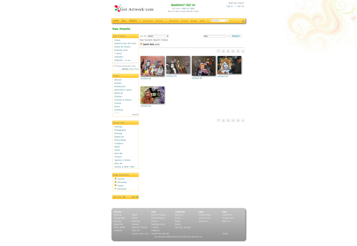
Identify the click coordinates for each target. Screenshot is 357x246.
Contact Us (227, 214)
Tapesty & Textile (139, 227)
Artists (159, 20)
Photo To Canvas (158, 214)
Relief (117, 146)
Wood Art (118, 153)
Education (118, 109)
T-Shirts (117, 53)
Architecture (119, 86)
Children (118, 96)
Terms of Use (204, 218)
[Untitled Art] (152, 66)
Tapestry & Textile (122, 160)
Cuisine (117, 103)
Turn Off (134, 197)
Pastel (117, 150)
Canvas (117, 40)
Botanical (118, 93)
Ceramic (117, 156)
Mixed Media (120, 140)
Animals (117, 83)
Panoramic (122, 189)
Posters (154, 221)
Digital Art (119, 136)
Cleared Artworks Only (125, 66)
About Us (226, 221)
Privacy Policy (205, 214)
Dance (117, 106)
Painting (118, 126)
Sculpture (118, 143)
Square (120, 185)
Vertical (120, 179)
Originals (118, 60)
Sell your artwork (183, 227)
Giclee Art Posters (122, 46)
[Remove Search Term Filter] (141, 44)
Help (202, 20)
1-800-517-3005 (188, 8)
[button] (236, 36)
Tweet (225, 233)
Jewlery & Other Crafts (124, 166)
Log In (229, 6)
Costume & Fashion (123, 99)
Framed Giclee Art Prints (125, 43)
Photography (120, 130)
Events (184, 20)
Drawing (118, 133)
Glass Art (118, 163)
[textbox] (215, 36)
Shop (153, 211)
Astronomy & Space (123, 89)
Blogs (194, 20)
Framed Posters (158, 218)
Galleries (148, 20)
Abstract (118, 79)
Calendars (118, 56)
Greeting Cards (121, 50)
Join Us (240, 6)
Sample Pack (228, 218)
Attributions (203, 221)
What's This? (133, 69)
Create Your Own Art (160, 233)
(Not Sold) (127, 60)
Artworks (174, 20)
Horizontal (122, 182)
